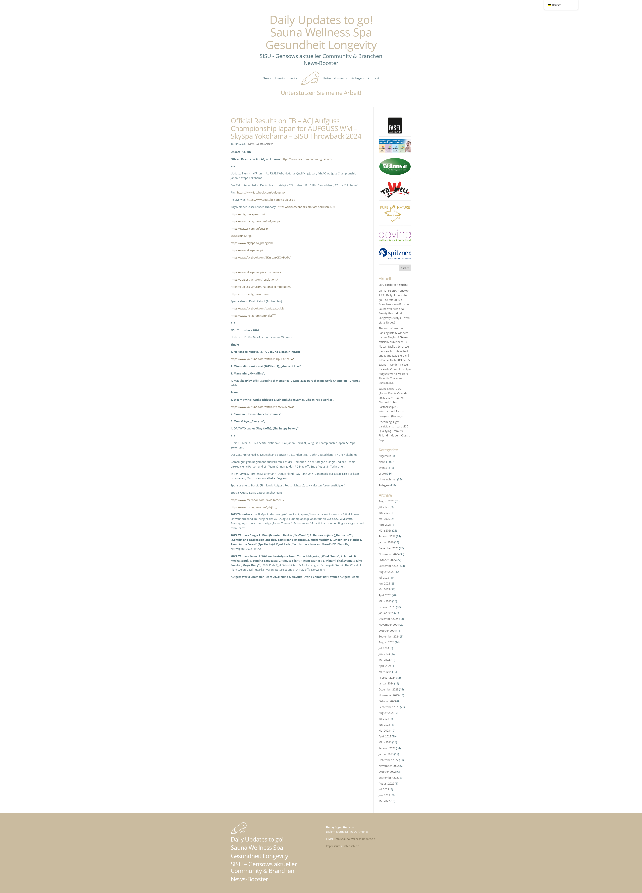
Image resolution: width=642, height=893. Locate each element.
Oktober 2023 (387, 701)
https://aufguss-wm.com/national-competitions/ (261, 287)
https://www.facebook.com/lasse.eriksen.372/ (306, 207)
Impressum (333, 846)
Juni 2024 (384, 654)
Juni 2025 (384, 583)
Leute (293, 78)
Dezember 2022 (388, 760)
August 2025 (386, 572)
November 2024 (389, 624)
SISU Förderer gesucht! (393, 285)
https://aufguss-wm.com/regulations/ (254, 279)
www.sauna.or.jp (241, 236)
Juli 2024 (384, 648)
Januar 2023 (386, 754)
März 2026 (385, 530)
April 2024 (385, 666)
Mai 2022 (384, 801)
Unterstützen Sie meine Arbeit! (321, 93)
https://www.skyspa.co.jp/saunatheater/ (256, 272)
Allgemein (385, 456)
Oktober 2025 (387, 560)
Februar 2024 (387, 677)
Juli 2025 (384, 578)
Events (280, 78)
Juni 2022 (384, 795)
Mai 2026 (384, 519)
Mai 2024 (384, 660)
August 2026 (386, 501)
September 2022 (389, 778)
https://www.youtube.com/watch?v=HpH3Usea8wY (263, 359)
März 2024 (385, 672)
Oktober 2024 (387, 630)
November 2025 (389, 554)
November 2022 (389, 766)
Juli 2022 (384, 789)
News (267, 78)
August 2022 (386, 783)
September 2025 (389, 566)
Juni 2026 (384, 513)
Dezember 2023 (388, 689)
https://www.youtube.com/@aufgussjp (271, 200)
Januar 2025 (386, 613)
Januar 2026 (386, 542)
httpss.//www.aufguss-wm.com (250, 294)
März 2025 (385, 601)
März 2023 (385, 742)
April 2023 (385, 736)
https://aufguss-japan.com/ (248, 214)
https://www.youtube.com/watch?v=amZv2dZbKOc (262, 407)
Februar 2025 (387, 607)
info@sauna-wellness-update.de (355, 839)
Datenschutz (351, 846)
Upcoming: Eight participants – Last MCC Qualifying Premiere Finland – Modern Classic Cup (394, 431)
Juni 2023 (384, 725)
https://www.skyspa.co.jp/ (247, 250)
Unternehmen (333, 78)
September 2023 (389, 707)
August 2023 (386, 713)
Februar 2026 (387, 536)
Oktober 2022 (387, 772)
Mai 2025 (384, 589)
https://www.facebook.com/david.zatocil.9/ (257, 308)
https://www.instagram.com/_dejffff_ (254, 315)
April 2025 (385, 595)
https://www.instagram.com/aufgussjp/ (255, 221)
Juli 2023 (384, 719)
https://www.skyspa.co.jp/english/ (252, 243)
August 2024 (386, 642)
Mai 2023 (384, 730)
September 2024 (389, 636)
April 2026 (385, 525)
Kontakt (373, 78)
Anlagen (357, 78)
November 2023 (389, 695)
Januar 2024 (386, 683)
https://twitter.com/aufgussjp (249, 228)
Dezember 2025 (388, 548)
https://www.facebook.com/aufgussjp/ (261, 192)
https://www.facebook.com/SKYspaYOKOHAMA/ (261, 257)
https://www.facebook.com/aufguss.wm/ (307, 159)
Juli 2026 (384, 507)
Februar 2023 (387, 748)
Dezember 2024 (388, 619)
